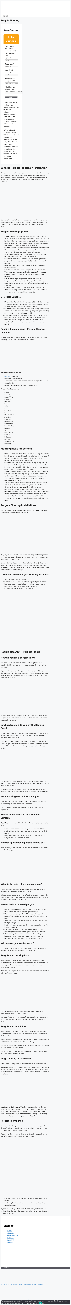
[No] (43, 1303)
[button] (35, 1283)
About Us (10, 1233)
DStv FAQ (10, 1240)
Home (9, 1231)
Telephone (9, 64)
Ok (40, 1303)
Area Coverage (12, 1235)
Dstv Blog (10, 1238)
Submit (11, 97)
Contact (10, 1242)
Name (8, 58)
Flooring (7, 376)
